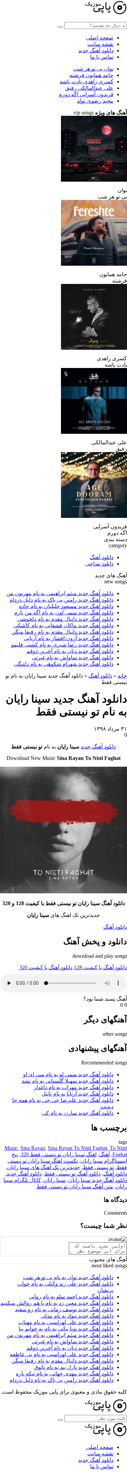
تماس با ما (101, 57)
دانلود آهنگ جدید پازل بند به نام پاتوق (73, 1367)
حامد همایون (91, 75)
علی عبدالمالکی (89, 88)
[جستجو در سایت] (60, 27)
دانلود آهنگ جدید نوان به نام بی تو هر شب (68, 1277)
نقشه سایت (100, 44)
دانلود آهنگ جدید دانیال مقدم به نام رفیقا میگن (62, 632)
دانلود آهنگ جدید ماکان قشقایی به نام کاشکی (63, 625)
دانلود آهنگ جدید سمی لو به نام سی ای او (68, 1074)
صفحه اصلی (99, 38)
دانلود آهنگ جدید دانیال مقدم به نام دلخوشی (65, 619)
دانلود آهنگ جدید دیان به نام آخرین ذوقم (69, 651)
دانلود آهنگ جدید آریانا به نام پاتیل (77, 1094)
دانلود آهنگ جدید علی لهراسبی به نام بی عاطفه (61, 1354)
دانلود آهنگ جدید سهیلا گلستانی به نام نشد (67, 1081)
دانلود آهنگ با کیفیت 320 (45, 967)
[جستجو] (60, 1420)
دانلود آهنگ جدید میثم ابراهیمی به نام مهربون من (59, 593)
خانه (122, 676)
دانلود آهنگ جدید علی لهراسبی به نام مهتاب (65, 1322)
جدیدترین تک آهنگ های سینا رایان (43, 1167)
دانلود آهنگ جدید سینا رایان (97, 1180)
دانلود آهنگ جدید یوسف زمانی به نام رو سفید (64, 1309)
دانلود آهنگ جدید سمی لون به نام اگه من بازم (63, 612)
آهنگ (104, 1154)
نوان (93, 69)
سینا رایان (55, 1180)
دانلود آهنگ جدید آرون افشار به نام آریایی (68, 638)
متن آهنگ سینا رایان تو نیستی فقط (75, 1186)
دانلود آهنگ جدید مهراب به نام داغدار (73, 1087)
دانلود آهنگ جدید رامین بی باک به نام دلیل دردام (61, 600)
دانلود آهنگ (101, 557)
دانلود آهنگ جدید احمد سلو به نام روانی (71, 1296)
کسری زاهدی (86, 81)
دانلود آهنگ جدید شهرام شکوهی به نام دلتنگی (63, 664)
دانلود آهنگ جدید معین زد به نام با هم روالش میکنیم (56, 1303)
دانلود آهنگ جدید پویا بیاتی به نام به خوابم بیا (66, 1329)
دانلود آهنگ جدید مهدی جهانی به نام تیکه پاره (64, 1373)
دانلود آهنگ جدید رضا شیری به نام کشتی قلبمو (62, 645)
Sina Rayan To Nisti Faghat (77, 1148)
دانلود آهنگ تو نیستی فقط (72, 1174)
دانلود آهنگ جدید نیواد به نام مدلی (77, 1316)
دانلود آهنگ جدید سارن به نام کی (77, 1113)
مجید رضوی (95, 101)
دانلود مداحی (99, 564)
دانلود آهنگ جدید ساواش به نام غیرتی (72, 657)
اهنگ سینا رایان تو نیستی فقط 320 (59, 1154)
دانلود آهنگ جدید (95, 50)
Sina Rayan (32, 1148)
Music (11, 1148)
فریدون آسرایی (86, 94)
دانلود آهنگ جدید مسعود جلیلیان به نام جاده (66, 606)
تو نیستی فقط (98, 1167)
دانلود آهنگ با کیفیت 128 (100, 967)
